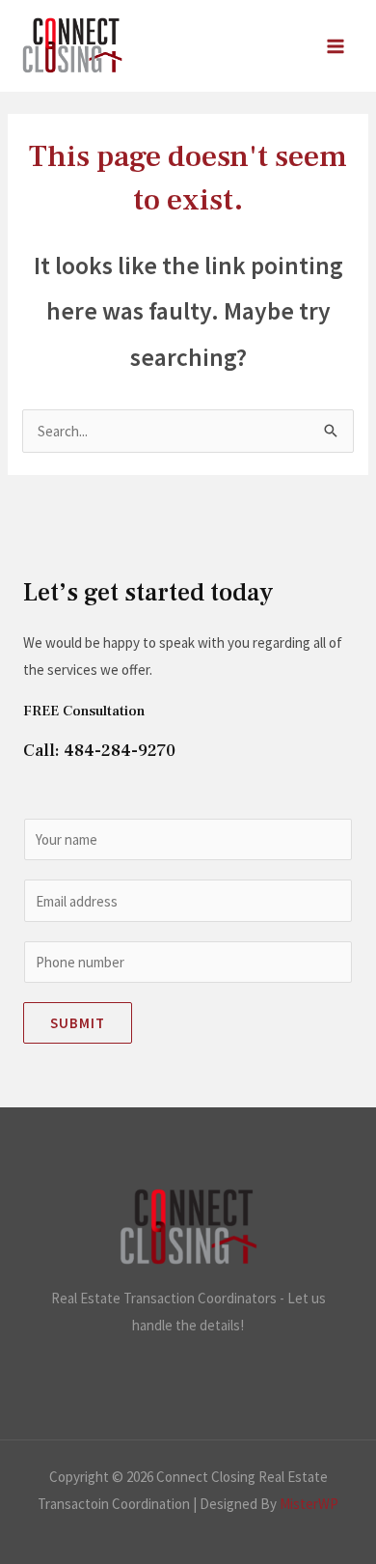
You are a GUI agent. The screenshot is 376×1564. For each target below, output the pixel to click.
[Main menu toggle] (336, 46)
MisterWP (309, 1503)
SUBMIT (77, 1023)
